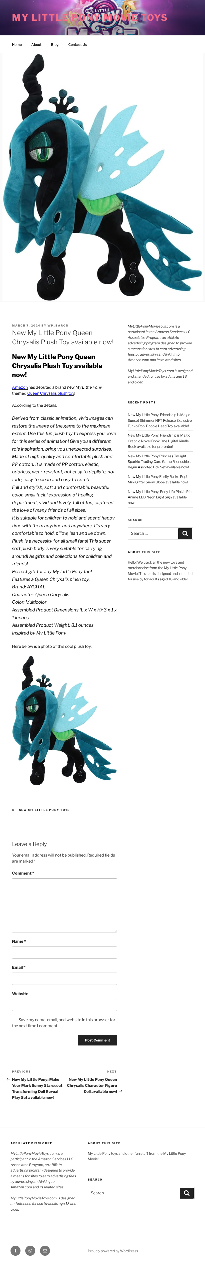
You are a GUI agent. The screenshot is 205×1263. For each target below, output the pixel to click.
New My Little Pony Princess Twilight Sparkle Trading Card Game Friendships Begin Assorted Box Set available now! (159, 461)
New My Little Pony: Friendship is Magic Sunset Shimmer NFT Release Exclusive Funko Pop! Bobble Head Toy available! (160, 420)
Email (19, 967)
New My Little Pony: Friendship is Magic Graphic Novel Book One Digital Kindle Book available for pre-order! (159, 441)
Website (20, 993)
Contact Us (77, 44)
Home (17, 44)
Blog (55, 44)
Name (19, 941)
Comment (23, 873)
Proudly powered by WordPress (113, 1251)
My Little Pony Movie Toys (90, 17)
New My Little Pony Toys (44, 810)
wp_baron (58, 325)
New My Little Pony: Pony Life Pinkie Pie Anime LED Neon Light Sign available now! (160, 497)
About (36, 44)
